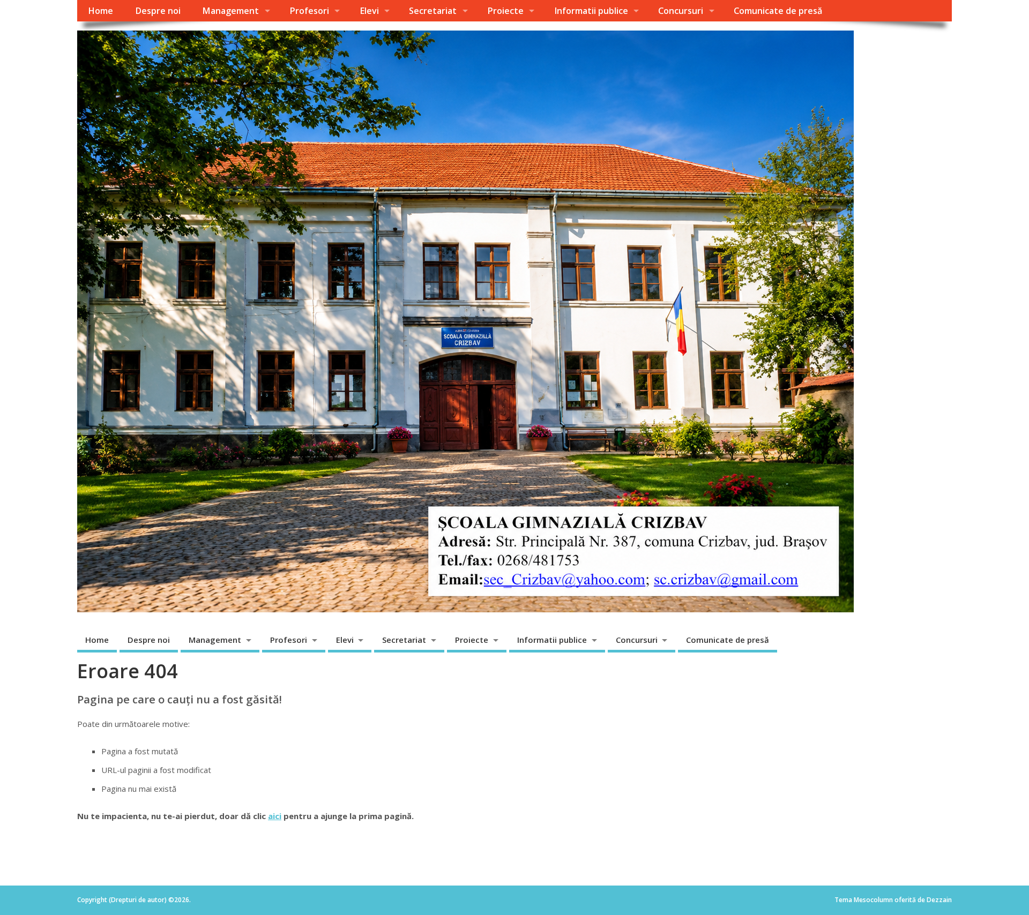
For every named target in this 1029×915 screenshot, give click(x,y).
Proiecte (505, 11)
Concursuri (680, 11)
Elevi (369, 11)
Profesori (309, 11)
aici (274, 816)
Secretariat (433, 11)
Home (100, 11)
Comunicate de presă (778, 11)
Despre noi (158, 11)
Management (230, 11)
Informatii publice (591, 11)
